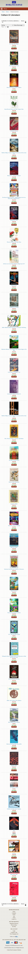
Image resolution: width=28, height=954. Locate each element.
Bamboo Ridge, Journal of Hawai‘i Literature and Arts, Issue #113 (14, 416)
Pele (14, 830)
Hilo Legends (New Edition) (14, 722)
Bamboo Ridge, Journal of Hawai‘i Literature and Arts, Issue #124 (14, 153)
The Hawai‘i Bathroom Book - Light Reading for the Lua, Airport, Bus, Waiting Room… (14, 198)
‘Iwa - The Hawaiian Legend (14, 634)
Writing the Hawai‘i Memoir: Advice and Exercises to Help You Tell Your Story (14, 657)
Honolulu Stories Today (14, 65)
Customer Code (14, 932)
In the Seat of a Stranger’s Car (14, 372)
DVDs (14, 914)
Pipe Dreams (14, 285)
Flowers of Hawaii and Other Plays (14, 242)
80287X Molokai (14, 896)
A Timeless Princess (14, 131)
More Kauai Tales (14, 874)
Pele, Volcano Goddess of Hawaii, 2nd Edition (14, 438)
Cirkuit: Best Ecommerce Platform (14, 950)
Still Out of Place (14, 547)
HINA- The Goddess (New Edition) (14, 700)
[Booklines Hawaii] (14, 5)
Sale (14, 916)
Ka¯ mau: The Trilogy (14, 43)
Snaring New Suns (14, 220)
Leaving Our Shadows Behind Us (14, 393)
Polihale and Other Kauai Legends (14, 808)
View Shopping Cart (14, 934)
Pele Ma (14, 853)
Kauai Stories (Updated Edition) (14, 612)
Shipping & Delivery (14, 923)
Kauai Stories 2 (14, 590)
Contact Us (14, 919)
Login (14, 930)
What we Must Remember (14, 482)
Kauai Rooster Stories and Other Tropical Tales (14, 109)
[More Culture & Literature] (25, 22)
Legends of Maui (14, 503)
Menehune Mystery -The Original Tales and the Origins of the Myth (14, 350)
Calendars (14, 913)
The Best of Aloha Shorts (14, 460)
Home (14, 911)
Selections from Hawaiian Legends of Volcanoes (14, 569)
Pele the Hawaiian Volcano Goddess (14, 87)
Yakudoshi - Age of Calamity (14, 525)
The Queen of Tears (14, 787)
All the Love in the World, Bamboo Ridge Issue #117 (14, 263)
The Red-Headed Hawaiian (14, 679)
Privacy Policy (14, 925)
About (14, 917)
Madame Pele (14, 765)
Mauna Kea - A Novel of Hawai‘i (14, 175)
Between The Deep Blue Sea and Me (14, 744)
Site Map (14, 926)
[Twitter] (17, 936)
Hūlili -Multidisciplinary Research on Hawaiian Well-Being (14, 327)
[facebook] (16, 936)
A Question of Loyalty (14, 307)
